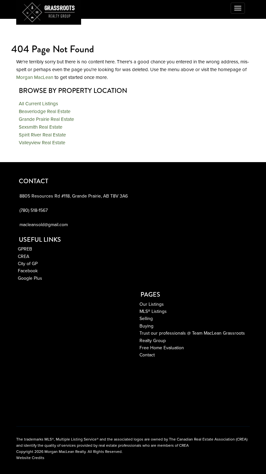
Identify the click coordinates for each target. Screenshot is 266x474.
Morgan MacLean (34, 77)
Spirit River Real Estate (42, 134)
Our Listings (151, 304)
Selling (146, 318)
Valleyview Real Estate (42, 142)
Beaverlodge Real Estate (44, 111)
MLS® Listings (153, 311)
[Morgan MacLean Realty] (16, 8)
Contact (147, 355)
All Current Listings (38, 103)
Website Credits (30, 458)
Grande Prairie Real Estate (46, 119)
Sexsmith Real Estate (40, 127)
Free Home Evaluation (161, 347)
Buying (146, 326)
